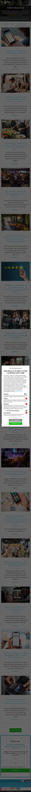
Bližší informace (19, 391)
